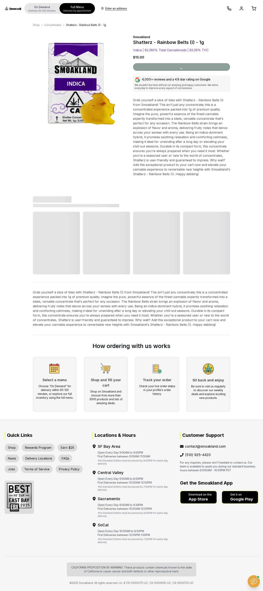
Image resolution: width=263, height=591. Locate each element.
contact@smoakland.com (205, 446)
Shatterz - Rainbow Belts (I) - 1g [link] (86, 25)
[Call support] (229, 8)
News (12, 458)
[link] (36, 25)
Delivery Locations (38, 458)
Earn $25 (67, 448)
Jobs (11, 469)
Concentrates (52, 25)
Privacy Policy (69, 469)
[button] (198, 497)
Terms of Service (36, 469)
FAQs (65, 458)
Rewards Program (38, 448)
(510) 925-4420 (198, 455)
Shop (36, 25)
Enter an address (116, 8)
